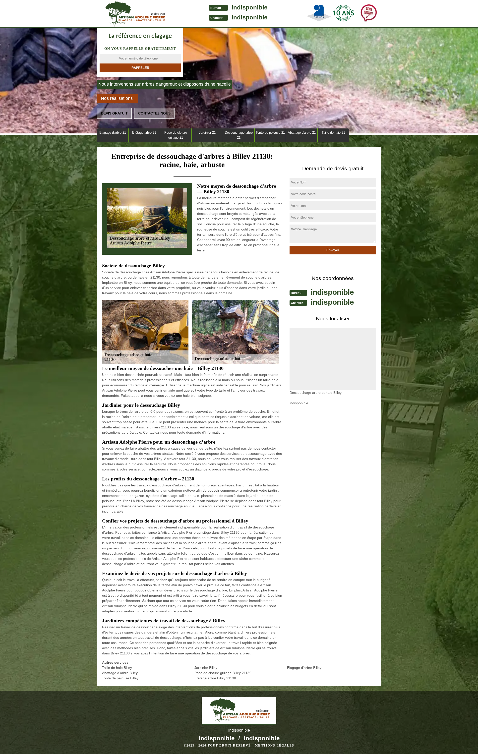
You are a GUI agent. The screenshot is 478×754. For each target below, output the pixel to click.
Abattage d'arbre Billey (120, 673)
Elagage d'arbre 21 (112, 132)
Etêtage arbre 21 (144, 132)
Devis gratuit (114, 113)
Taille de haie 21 (333, 132)
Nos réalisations (117, 98)
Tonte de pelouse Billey (120, 678)
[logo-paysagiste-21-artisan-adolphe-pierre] (134, 14)
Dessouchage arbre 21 (239, 135)
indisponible (249, 7)
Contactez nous (154, 113)
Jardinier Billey (205, 668)
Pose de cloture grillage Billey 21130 (222, 673)
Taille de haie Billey (117, 668)
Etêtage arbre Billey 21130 (215, 678)
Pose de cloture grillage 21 (175, 135)
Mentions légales (274, 745)
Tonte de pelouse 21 (270, 132)
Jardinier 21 (207, 132)
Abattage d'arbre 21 (302, 132)
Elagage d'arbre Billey (304, 668)
